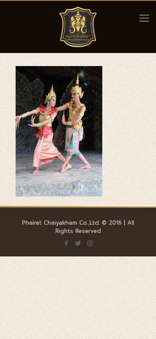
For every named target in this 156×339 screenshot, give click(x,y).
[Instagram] (89, 243)
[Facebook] (66, 243)
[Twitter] (78, 243)
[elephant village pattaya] (78, 27)
